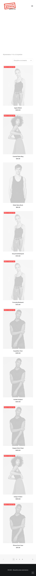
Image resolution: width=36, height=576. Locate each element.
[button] (32, 6)
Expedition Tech (18, 351)
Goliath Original (18, 399)
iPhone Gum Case (18, 545)
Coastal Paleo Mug (18, 156)
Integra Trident (18, 496)
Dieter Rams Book (18, 205)
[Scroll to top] (32, 572)
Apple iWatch (18, 108)
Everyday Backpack (18, 302)
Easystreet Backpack (18, 253)
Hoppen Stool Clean (18, 448)
